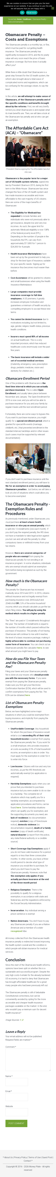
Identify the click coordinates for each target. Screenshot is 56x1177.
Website (9, 1106)
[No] (52, 8)
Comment (10, 1047)
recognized (16, 931)
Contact (27, 1161)
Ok (22, 13)
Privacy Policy (20, 1157)
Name (9, 1076)
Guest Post (47, 1157)
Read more (31, 13)
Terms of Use (34, 1157)
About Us (8, 1157)
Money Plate (35, 1166)
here (39, 648)
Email (8, 1091)
